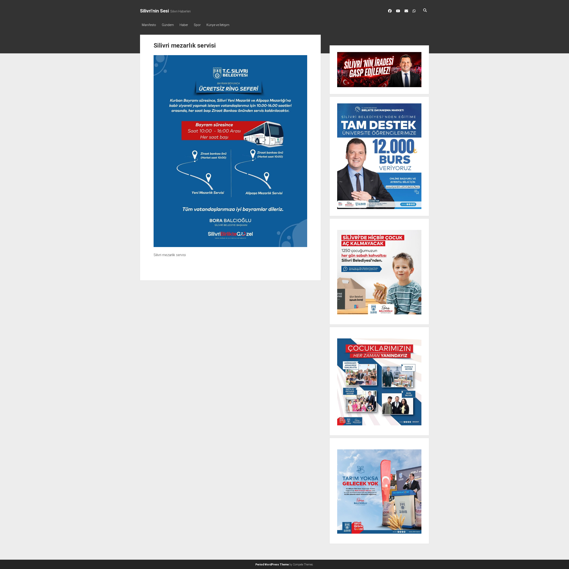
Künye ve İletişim (217, 25)
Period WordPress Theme (272, 564)
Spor (197, 25)
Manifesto (149, 25)
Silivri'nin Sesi (154, 11)
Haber (184, 25)
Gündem (168, 25)
